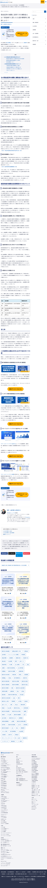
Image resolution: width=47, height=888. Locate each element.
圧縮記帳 (12, 691)
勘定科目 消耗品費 (5, 651)
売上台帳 (9, 708)
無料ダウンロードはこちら (15, 389)
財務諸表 (4, 671)
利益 (18, 691)
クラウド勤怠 (5, 799)
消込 (17, 728)
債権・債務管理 (35, 22)
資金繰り (25, 42)
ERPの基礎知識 (34, 761)
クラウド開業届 (3, 831)
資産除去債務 (4, 691)
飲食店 (3, 708)
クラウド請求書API (19, 784)
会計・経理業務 (35, 33)
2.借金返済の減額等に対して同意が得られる (13, 67)
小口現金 (20, 701)
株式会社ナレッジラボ (11, 512)
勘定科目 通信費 (11, 724)
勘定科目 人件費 (5, 701)
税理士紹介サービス (19, 761)
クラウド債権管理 (4, 776)
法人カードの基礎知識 (35, 773)
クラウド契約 (3, 827)
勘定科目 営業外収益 (12, 694)
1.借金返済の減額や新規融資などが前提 (12, 65)
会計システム (4, 704)
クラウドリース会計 (4, 763)
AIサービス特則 (42, 874)
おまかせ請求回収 (3, 822)
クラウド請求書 (6, 770)
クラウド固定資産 (4, 783)
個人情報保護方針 (11, 871)
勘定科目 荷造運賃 (5, 711)
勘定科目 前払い (17, 708)
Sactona (7, 859)
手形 (23, 664)
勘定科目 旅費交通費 (21, 721)
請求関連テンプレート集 (35, 785)
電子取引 (4, 724)
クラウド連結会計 (3, 788)
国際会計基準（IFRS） (17, 651)
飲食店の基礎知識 (34, 776)
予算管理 (13, 701)
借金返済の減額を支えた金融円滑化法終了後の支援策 (15, 58)
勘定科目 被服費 (17, 714)
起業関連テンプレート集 (35, 792)
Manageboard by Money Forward (6, 856)
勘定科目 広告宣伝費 (6, 698)
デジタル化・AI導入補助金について (6, 840)
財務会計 (17, 734)
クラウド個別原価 (4, 785)
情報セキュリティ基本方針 (21, 871)
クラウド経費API (18, 785)
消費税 (25, 711)
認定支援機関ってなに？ (10, 61)
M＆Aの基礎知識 (34, 779)
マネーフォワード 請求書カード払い (6, 850)
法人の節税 (17, 664)
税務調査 (4, 678)
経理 (16, 661)
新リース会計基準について (5, 842)
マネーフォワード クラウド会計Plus (8, 443)
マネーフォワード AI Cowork (6, 863)
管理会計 (26, 651)
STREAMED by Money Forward (5, 854)
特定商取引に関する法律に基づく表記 (39, 871)
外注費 (10, 664)
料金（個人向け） (19, 767)
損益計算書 (4, 658)
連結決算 (4, 661)
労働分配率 (23, 704)
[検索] (45, 12)
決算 (11, 704)
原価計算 (14, 674)
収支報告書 (26, 708)
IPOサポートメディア (19, 776)
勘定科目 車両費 (5, 688)
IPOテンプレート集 (35, 794)
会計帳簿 (4, 654)
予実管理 (23, 654)
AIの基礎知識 (34, 781)
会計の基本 (4, 718)
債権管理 (22, 728)
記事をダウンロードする (21, 34)
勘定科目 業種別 (15, 684)
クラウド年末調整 (3, 805)
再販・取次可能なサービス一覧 (6, 845)
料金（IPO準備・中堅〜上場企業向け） (22, 771)
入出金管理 (21, 731)
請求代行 (10, 734)
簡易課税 (26, 674)
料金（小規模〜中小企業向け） (21, 770)
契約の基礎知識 (34, 769)
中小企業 (9, 714)
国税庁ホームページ (6, 534)
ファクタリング (5, 741)
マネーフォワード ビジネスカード (6, 832)
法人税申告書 (20, 668)
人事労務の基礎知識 (35, 766)
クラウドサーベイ (4, 814)
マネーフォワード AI (5, 865)
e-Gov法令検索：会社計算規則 (8, 532)
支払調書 (10, 661)
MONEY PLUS (34, 806)
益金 (14, 698)
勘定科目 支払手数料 (16, 711)
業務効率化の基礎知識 (35, 774)
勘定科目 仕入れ (12, 718)
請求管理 (25, 724)
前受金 (22, 691)
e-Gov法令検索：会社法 (7, 531)
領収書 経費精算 (5, 721)
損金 (28, 664)
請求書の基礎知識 (34, 767)
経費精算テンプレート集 (35, 786)
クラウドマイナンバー (4, 810)
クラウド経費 (3, 779)
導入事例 (17, 759)
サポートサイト (18, 758)
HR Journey (33, 809)
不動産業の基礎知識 (35, 780)
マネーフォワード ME (35, 804)
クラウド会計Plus (4, 761)
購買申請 (25, 738)
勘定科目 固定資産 (5, 681)
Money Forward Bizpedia (36, 759)
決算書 (3, 668)
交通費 (12, 721)
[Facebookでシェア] (4, 553)
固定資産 (4, 694)
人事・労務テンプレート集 (36, 789)
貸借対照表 (4, 664)
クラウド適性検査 (3, 817)
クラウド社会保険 (4, 808)
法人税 (19, 724)
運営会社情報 (3, 871)
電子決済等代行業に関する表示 (21, 874)
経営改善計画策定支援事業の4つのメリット (13, 63)
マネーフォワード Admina (5, 834)
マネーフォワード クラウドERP (6, 835)
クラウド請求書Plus (4, 774)
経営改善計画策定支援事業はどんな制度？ (13, 60)
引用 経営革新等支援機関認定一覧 (9, 166)
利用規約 (29, 871)
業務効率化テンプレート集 (36, 795)
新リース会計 (17, 738)
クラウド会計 (3, 759)
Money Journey (34, 807)
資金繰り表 (25, 658)
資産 (19, 698)
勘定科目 (25, 678)
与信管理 (4, 734)
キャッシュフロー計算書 (13, 654)
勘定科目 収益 (25, 684)
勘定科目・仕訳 (35, 40)
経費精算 (20, 718)
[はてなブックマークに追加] (19, 554)
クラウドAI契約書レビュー (5, 828)
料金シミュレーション (19, 773)
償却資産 (13, 741)
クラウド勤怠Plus (5, 801)
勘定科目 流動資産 (5, 684)
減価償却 (11, 658)
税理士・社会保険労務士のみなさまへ (22, 780)
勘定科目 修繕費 (11, 671)
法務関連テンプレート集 (35, 791)
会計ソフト (22, 661)
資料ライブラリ (34, 799)
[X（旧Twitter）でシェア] (11, 553)
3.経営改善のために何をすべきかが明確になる (14, 68)
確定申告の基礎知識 (35, 764)
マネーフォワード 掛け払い (5, 792)
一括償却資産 (20, 671)
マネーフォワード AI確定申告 (5, 767)
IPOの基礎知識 (34, 771)
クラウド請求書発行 (6, 772)
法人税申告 (35, 26)
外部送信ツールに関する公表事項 (8, 874)
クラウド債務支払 (3, 781)
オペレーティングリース (7, 738)
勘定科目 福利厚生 (11, 668)
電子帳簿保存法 (17, 678)
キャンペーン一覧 (34, 800)
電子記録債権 (13, 731)
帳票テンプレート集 (35, 788)
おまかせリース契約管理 (4, 823)
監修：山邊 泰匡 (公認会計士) (6, 24)
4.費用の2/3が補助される (10, 70)
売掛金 (9, 678)
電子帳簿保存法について (4, 839)
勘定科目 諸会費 (5, 728)
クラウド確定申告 (6, 765)
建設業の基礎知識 (34, 777)
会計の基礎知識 (34, 763)
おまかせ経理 (3, 820)
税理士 (20, 674)
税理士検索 (18, 762)
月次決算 (21, 694)
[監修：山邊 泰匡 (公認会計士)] (3, 515)
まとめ (6, 72)
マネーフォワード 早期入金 (5, 852)
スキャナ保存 (4, 731)
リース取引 (20, 741)
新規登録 (42, 1)
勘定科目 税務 (25, 681)
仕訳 (24, 714)
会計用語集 (33, 760)
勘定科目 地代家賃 (5, 674)
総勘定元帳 (18, 658)
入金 (12, 728)
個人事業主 (8, 42)
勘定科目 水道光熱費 (20, 688)
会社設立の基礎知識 (35, 770)
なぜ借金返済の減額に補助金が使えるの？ (13, 57)
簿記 (12, 688)
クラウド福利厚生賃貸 (4, 812)
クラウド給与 (3, 803)
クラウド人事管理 (3, 796)
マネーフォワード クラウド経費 (7, 474)
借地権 (3, 714)
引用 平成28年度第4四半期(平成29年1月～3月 (11, 150)
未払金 (16, 704)
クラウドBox (5, 790)
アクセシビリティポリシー (33, 874)
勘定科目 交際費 (15, 681)
